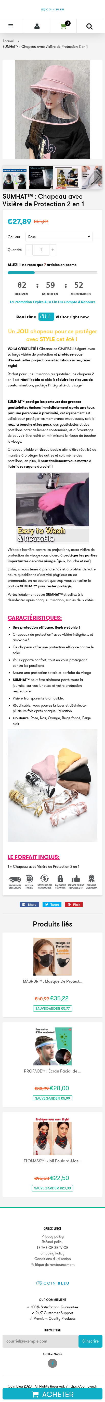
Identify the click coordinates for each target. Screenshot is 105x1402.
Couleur (14, 237)
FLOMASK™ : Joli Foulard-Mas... (53, 1160)
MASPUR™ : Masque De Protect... (52, 981)
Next (98, 177)
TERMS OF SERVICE (52, 1247)
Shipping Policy (52, 1253)
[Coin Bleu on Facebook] (52, 1363)
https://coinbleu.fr (83, 1386)
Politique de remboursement (53, 1264)
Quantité (15, 250)
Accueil (8, 41)
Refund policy (52, 1242)
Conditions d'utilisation (52, 1258)
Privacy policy (53, 1236)
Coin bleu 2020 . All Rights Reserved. (36, 1386)
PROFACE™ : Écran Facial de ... (52, 1071)
